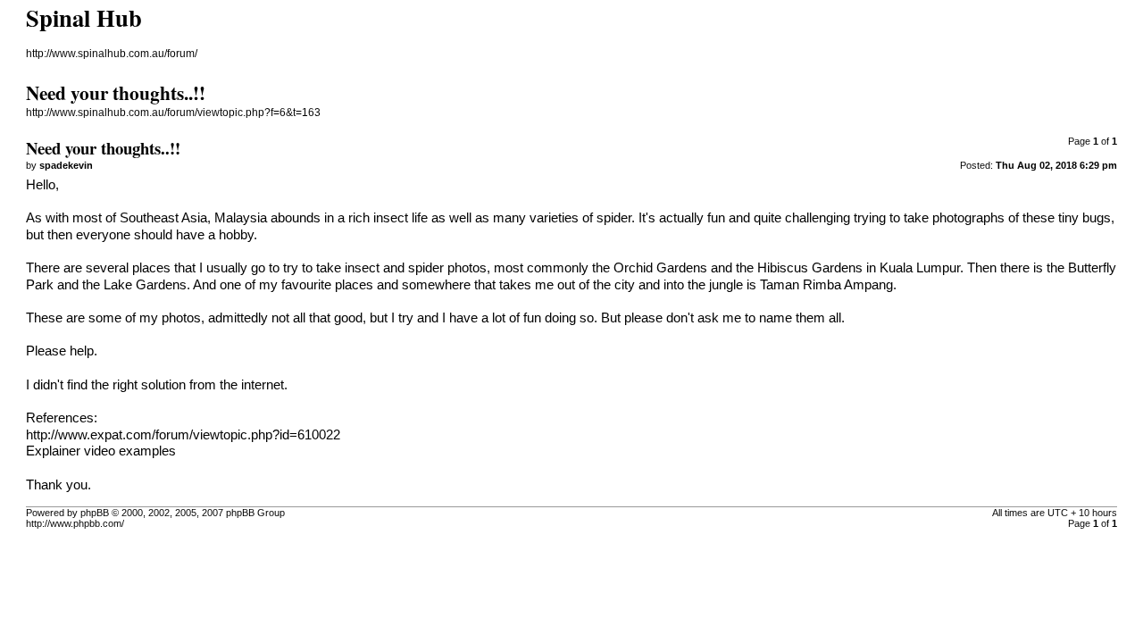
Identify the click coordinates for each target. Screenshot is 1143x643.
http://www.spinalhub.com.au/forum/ (111, 53)
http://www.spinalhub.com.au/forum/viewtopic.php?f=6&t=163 (173, 112)
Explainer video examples (101, 451)
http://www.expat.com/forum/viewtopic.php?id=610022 (183, 435)
